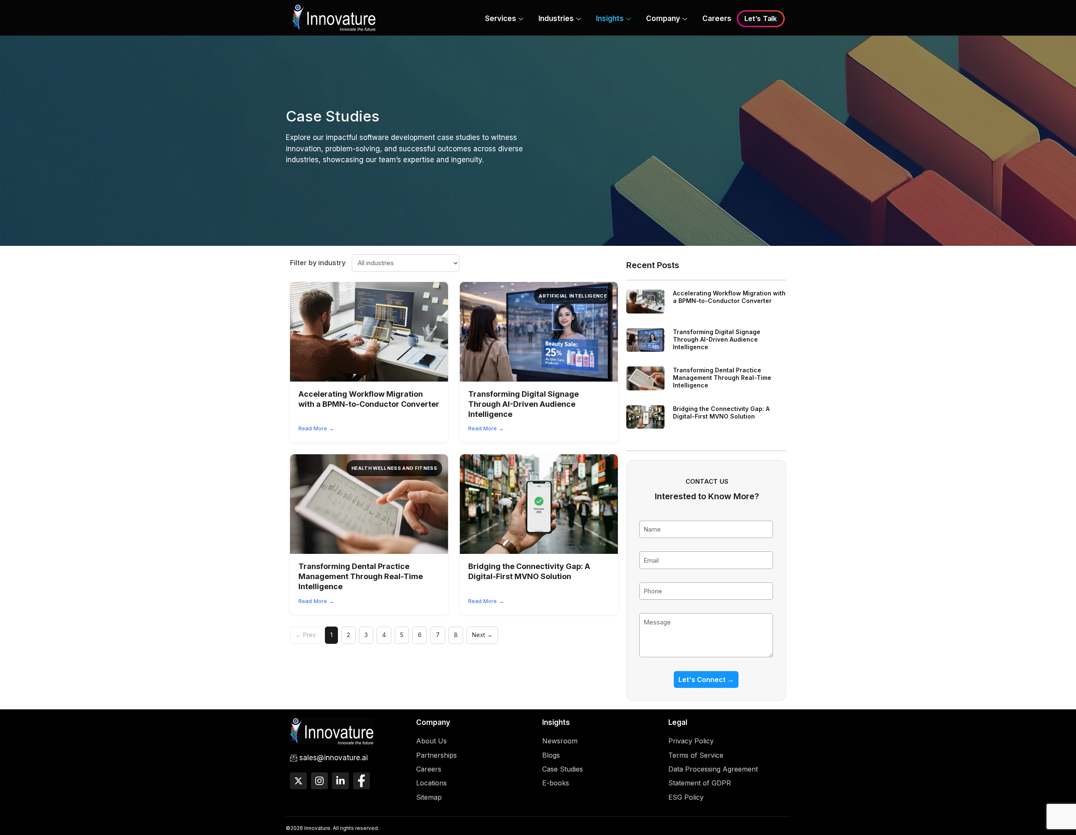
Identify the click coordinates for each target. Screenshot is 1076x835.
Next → (482, 634)
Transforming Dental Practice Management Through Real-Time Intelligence (360, 576)
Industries (556, 18)
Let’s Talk (760, 19)
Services (500, 18)
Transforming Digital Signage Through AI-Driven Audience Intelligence (523, 404)
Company (663, 18)
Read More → (316, 428)
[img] (369, 332)
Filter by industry (317, 262)
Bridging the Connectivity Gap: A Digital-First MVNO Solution (721, 412)
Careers (716, 18)
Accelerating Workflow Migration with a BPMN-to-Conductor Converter (729, 297)
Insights (610, 18)
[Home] (334, 17)
